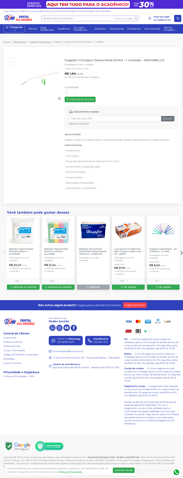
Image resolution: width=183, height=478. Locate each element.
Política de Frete (11, 346)
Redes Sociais (75, 11)
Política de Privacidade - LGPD (19, 376)
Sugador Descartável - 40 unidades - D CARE (163, 250)
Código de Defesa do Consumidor (20, 354)
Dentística (100, 28)
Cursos (52, 11)
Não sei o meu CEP (79, 123)
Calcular (168, 118)
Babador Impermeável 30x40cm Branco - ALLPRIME (21, 251)
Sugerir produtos (135, 305)
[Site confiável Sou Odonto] (49, 446)
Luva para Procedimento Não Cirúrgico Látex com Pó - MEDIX (127, 251)
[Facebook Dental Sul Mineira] (73, 327)
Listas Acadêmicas (38, 11)
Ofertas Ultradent (103, 11)
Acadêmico (23, 11)
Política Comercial (12, 342)
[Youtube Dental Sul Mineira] (66, 327)
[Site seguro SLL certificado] (17, 446)
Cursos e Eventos (12, 363)
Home (6, 42)
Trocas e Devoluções (14, 350)
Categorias (16, 27)
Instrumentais (152, 28)
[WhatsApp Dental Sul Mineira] (52, 327)
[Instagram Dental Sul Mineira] (59, 327)
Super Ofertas (9, 11)
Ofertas (32, 28)
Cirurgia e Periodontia (80, 28)
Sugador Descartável (40, 42)
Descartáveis (117, 28)
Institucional (61, 11)
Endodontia (134, 28)
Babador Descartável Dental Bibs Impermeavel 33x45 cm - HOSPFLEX (92, 251)
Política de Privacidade (70, 472)
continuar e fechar (124, 470)
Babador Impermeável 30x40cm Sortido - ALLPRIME (56, 251)
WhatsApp (88, 11)
